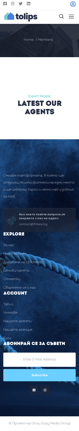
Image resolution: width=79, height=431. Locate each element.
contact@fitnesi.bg (33, 224)
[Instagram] (45, 390)
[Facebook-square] (34, 390)
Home (29, 40)
